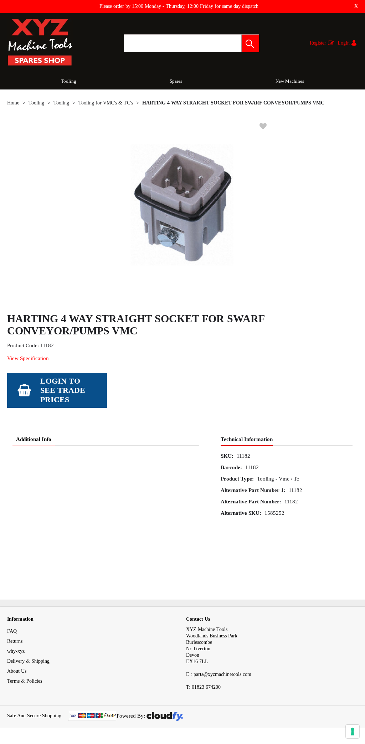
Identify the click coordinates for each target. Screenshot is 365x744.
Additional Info (33, 439)
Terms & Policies (24, 681)
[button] (250, 43)
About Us (16, 671)
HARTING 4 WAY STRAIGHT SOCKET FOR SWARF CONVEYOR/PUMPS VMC (233, 103)
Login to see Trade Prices (62, 390)
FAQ (12, 631)
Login (344, 43)
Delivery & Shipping (28, 661)
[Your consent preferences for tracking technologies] (352, 731)
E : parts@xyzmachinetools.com (218, 674)
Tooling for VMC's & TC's (105, 103)
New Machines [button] (290, 81)
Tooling (68, 81)
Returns (14, 641)
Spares (176, 81)
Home (13, 103)
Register (318, 43)
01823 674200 (203, 687)
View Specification (28, 358)
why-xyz (16, 651)
